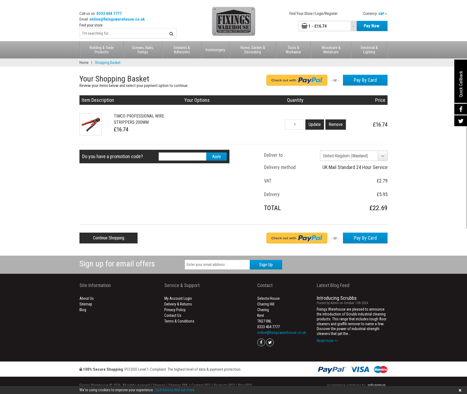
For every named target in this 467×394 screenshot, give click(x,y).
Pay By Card (365, 80)
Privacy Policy (175, 310)
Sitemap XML (178, 385)
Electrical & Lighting (369, 49)
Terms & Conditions (179, 321)
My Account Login (178, 298)
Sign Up (266, 264)
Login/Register (326, 13)
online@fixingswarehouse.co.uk (117, 19)
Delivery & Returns (178, 304)
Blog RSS (245, 385)
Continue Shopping (108, 237)
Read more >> (327, 340)
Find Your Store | (301, 13)
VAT (267, 181)
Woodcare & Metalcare (331, 49)
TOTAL (272, 208)
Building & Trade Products (102, 49)
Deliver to (273, 155)
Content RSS (201, 385)
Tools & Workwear (293, 49)
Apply (216, 156)
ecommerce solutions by (346, 385)
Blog (82, 310)
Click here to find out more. (175, 390)
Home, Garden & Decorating (253, 49)
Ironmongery (215, 50)
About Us (86, 298)
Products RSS (224, 385)
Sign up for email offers (117, 263)
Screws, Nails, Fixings (143, 49)
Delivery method (280, 167)
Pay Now (371, 25)
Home (84, 62)
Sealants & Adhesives (182, 49)
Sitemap (85, 304)
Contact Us (172, 315)
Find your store (91, 25)
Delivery (272, 194)
